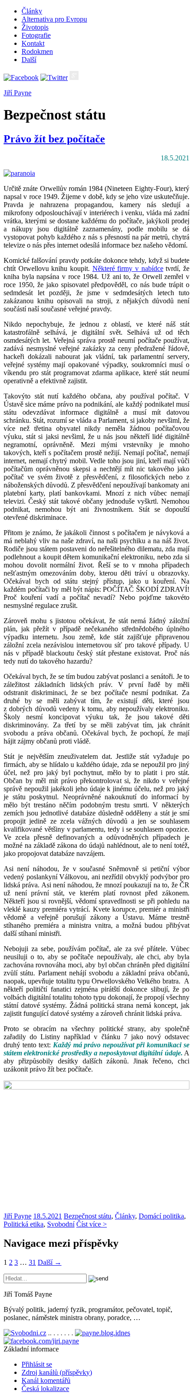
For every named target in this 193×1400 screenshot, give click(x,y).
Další (29, 59)
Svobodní (61, 1224)
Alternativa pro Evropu (54, 19)
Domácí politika (161, 1216)
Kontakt (33, 43)
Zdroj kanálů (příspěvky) (57, 1372)
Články (32, 11)
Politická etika (24, 1224)
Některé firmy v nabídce (127, 268)
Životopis (35, 27)
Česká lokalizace (45, 1388)
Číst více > (91, 1224)
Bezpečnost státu (87, 1216)
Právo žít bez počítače (54, 139)
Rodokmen (37, 51)
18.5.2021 (47, 1216)
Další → (49, 1262)
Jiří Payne (17, 93)
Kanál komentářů (46, 1380)
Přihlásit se (37, 1364)
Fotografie (36, 35)
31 (32, 1262)
